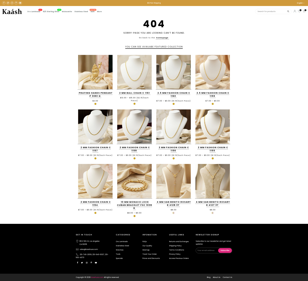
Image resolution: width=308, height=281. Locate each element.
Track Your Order (149, 254)
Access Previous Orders (179, 258)
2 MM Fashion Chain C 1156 (174, 149)
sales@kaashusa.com (89, 249)
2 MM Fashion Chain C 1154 (96, 203)
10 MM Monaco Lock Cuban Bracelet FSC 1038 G (134, 205)
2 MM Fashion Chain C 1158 (135, 149)
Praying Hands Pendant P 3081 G (96, 94)
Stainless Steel (81, 11)
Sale (93, 11)
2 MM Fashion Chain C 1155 (213, 149)
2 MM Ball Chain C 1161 (134, 92)
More (99, 11)
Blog (208, 277)
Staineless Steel (122, 245)
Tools (118, 254)
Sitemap (146, 250)
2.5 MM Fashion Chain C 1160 (173, 94)
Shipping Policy (175, 245)
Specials (119, 258)
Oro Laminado (34, 11)
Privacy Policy (174, 254)
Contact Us (227, 277)
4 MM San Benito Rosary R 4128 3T (174, 203)
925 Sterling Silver (52, 11)
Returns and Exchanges (179, 241)
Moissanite (67, 11)
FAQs (144, 241)
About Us (216, 277)
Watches (119, 250)
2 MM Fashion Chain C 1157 (96, 149)
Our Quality (147, 245)
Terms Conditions (176, 250)
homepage (162, 38)
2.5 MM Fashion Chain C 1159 (213, 94)
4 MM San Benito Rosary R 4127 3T (213, 203)
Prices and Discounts (151, 258)
